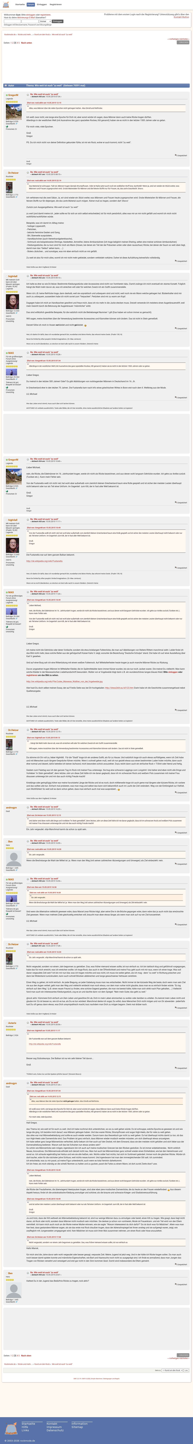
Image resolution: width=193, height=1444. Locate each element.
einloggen (30, 15)
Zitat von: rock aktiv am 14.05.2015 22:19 (44, 180)
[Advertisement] (96, 65)
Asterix (12, 1023)
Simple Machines (96, 1379)
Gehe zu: (158, 1370)
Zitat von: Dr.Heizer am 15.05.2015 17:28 (44, 1237)
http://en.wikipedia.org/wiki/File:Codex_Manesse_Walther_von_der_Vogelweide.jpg (64, 681)
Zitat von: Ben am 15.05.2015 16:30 (41, 887)
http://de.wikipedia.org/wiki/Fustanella (44, 561)
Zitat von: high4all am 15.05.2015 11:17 (43, 1031)
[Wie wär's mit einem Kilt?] (7, 127)
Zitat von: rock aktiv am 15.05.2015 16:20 (44, 849)
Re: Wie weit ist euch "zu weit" (44, 94)
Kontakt (52, 1423)
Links (25, 1430)
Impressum (54, 1427)
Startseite (28, 1423)
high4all (12, 276)
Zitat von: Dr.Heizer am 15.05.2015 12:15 (44, 815)
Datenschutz (55, 1430)
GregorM (13, 95)
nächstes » (184, 39)
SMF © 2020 (86, 1379)
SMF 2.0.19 (77, 1379)
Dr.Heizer (13, 172)
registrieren (45, 15)
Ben (10, 841)
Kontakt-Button (181, 17)
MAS (11, 352)
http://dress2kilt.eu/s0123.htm (119, 688)
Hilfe (25, 1427)
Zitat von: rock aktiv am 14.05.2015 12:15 (44, 103)
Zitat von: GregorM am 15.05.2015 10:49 (44, 528)
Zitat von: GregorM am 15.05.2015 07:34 (44, 361)
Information (80, 1423)
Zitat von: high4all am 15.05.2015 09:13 (43, 738)
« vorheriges (173, 39)
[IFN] (7, 388)
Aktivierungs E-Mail (26, 17)
